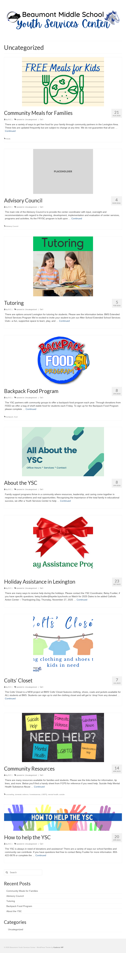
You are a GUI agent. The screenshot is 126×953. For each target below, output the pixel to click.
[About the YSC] (63, 451)
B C (9, 119)
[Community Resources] (63, 737)
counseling (10, 794)
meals (8, 139)
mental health (53, 794)
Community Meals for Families (22, 891)
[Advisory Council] (63, 171)
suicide (62, 794)
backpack (9, 417)
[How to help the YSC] (63, 817)
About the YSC (14, 911)
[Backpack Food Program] (63, 359)
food (16, 417)
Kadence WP (58, 947)
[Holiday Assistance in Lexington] (63, 545)
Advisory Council (12, 226)
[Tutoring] (63, 266)
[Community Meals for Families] (63, 81)
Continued (10, 131)
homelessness (35, 794)
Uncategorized (31, 119)
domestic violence (22, 794)
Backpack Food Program (19, 906)
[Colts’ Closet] (63, 643)
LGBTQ (44, 794)
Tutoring (10, 901)
